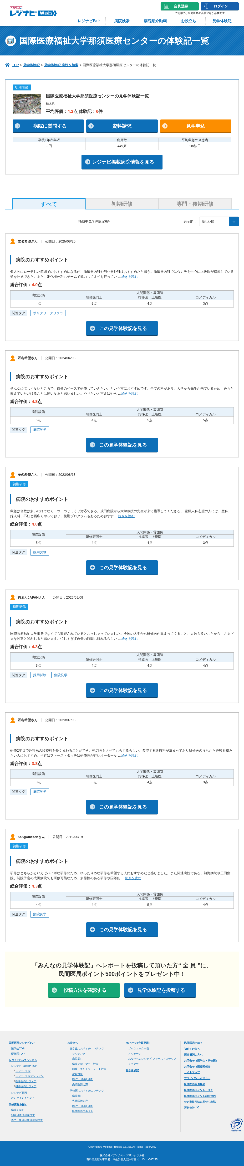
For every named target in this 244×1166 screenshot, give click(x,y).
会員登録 (181, 6)
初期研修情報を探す (23, 1115)
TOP (15, 65)
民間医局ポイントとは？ (198, 1090)
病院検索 (122, 21)
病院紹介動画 (155, 21)
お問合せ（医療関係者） (198, 1066)
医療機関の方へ (193, 1054)
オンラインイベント (23, 1097)
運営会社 (189, 1107)
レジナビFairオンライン (29, 1076)
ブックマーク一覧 (138, 1048)
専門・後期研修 (195, 204)
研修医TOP (18, 1053)
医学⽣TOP (18, 1048)
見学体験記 (222, 21)
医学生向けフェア (25, 1081)
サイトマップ (192, 1072)
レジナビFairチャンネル (23, 1060)
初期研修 (122, 204)
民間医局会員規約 (194, 1084)
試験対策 (77, 1074)
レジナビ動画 (19, 1092)
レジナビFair (89, 21)
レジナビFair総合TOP (24, 1065)
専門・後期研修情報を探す (27, 1120)
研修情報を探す (18, 1104)
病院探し (77, 1058)
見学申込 (195, 126)
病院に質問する (50, 126)
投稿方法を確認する (85, 990)
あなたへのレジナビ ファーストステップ (152, 1058)
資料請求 (122, 126)
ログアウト (134, 1063)
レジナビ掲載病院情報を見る (123, 161)
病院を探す (17, 1109)
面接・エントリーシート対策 (89, 1068)
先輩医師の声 (80, 1084)
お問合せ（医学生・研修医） (201, 1060)
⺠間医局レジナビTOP (22, 1042)
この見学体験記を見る (123, 328)
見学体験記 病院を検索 (61, 65)
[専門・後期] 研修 (82, 1079)
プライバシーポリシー (197, 1078)
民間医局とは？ (193, 1042)
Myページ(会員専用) (138, 1042)
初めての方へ (192, 1048)
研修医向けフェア (25, 1086)
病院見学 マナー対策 (85, 1063)
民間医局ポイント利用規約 (200, 1096)
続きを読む (129, 276)
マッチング (78, 1053)
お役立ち (188, 21)
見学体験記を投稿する (161, 990)
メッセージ (134, 1053)
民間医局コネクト (82, 1111)
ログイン (221, 6)
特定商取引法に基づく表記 (200, 1101)
